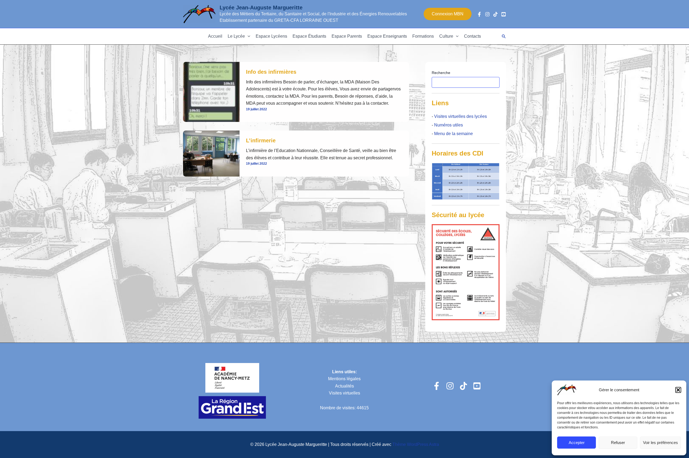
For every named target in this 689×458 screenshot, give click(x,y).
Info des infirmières (271, 72)
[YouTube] (503, 14)
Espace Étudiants (309, 36)
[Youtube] (477, 386)
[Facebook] (479, 14)
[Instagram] (487, 14)
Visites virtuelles (344, 393)
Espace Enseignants (387, 36)
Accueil (215, 36)
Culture (446, 36)
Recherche (441, 73)
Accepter (577, 442)
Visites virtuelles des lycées (460, 116)
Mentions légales (344, 378)
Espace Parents (347, 36)
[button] (678, 390)
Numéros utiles (448, 125)
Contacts (472, 36)
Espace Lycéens (271, 36)
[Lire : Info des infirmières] (211, 91)
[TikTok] (495, 14)
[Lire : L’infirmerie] (211, 153)
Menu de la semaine (453, 133)
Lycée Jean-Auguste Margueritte (261, 7)
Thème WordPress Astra (415, 444)
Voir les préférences (660, 442)
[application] (247, 36)
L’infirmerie (261, 140)
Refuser (618, 442)
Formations (423, 36)
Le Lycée (236, 36)
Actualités (344, 386)
